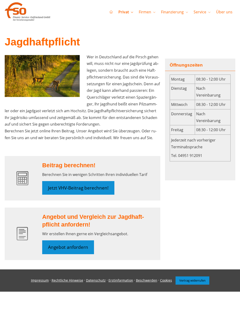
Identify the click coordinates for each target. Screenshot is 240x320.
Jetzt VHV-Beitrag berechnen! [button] (78, 188)
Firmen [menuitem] (145, 12)
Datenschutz (96, 280)
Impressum (40, 280)
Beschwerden (146, 280)
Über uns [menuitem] (224, 12)
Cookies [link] (166, 280)
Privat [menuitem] (123, 12)
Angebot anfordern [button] (68, 247)
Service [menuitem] (200, 12)
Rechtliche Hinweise (67, 280)
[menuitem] (111, 12)
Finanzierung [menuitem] (172, 12)
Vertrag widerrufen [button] (192, 280)
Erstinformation (121, 280)
